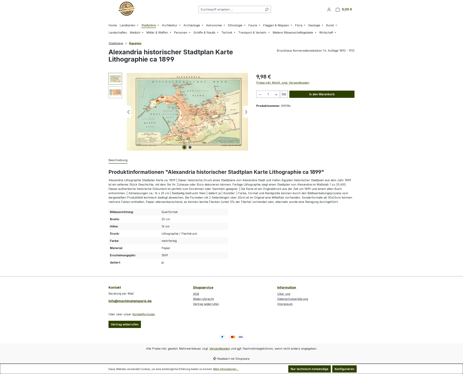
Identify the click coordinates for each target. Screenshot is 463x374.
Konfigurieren (344, 369)
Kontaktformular (143, 314)
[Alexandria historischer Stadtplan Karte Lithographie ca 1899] (187, 112)
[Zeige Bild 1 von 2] (184, 147)
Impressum (285, 304)
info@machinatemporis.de (130, 301)
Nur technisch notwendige (309, 369)
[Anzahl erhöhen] (276, 94)
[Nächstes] (246, 112)
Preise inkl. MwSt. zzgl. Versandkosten (282, 82)
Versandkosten (219, 348)
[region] (179, 112)
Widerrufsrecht (203, 299)
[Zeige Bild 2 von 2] (190, 147)
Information (286, 287)
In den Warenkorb (322, 94)
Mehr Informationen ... (226, 369)
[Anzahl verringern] (260, 94)
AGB (196, 294)
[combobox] (231, 9)
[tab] (118, 160)
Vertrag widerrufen (125, 324)
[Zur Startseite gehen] (127, 8)
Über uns (283, 294)
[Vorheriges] (128, 112)
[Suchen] (266, 9)
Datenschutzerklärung (292, 299)
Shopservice (203, 287)
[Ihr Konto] (329, 9)
